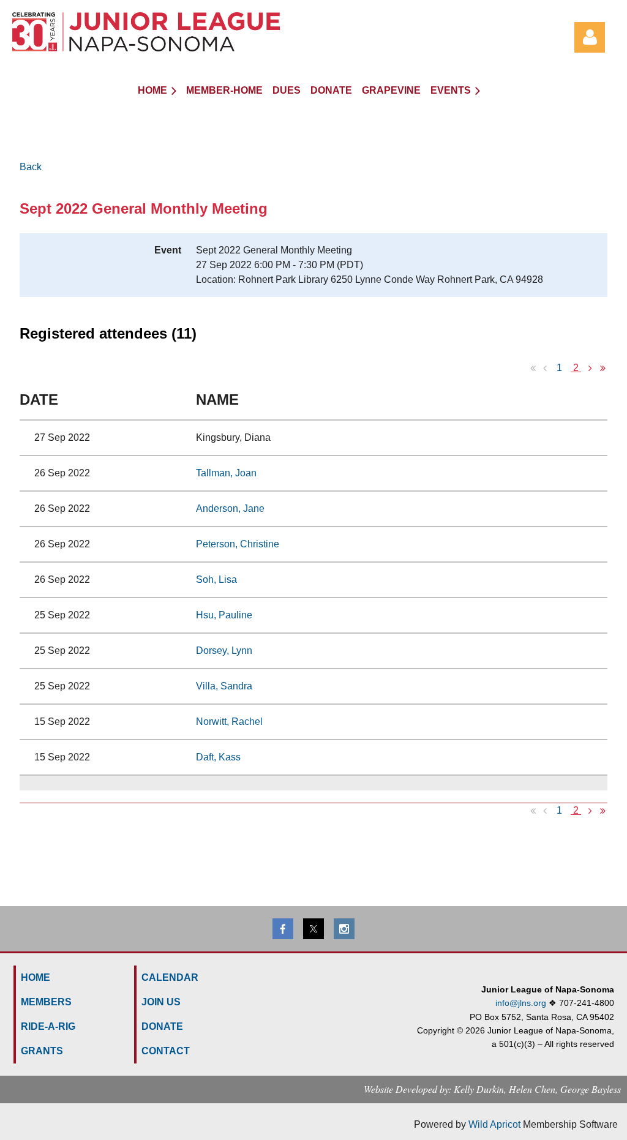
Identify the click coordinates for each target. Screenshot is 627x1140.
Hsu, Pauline (224, 615)
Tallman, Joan (226, 473)
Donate (162, 1026)
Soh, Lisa (216, 579)
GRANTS (42, 1051)
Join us (161, 1002)
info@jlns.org (520, 1003)
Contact (165, 1051)
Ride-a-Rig (48, 1026)
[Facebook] (282, 928)
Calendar (169, 977)
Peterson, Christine (237, 544)
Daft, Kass (218, 757)
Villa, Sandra (224, 686)
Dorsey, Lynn (224, 650)
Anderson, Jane (230, 508)
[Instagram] (344, 928)
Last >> (602, 368)
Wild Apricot (494, 1124)
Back (31, 167)
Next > (590, 368)
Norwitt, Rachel (229, 721)
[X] (313, 928)
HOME (35, 977)
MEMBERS (46, 1002)
